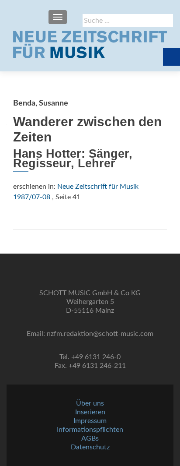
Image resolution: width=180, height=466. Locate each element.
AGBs (90, 438)
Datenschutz (90, 447)
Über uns (90, 403)
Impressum (90, 420)
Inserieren (90, 412)
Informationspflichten (90, 429)
